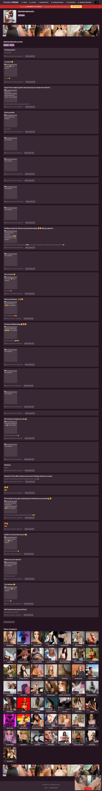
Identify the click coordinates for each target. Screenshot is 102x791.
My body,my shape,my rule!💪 (15, 419)
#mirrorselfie (9, 112)
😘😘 (6, 487)
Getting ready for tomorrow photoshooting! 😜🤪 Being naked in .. (29, 228)
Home (25, 2)
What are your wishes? (12, 560)
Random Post (44, 2)
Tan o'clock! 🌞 (9, 274)
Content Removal (53, 787)
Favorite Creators (85, 2)
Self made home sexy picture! (15, 609)
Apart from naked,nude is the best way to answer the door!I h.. (27, 88)
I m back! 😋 (8, 62)
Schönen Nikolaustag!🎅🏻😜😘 (15, 324)
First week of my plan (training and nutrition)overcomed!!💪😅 (27, 498)
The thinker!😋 (9, 584)
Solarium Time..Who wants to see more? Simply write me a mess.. (28, 476)
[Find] (97, 2)
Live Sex (33, 2)
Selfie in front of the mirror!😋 (15, 535)
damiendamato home (9, 622)
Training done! (9, 50)
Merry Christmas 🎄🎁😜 (13, 299)
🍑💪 (6, 523)
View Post (30, 56)
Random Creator (58, 2)
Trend (10, 2)
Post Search (71, 2)
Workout (7, 465)
